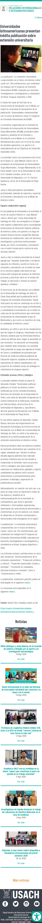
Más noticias (21, 880)
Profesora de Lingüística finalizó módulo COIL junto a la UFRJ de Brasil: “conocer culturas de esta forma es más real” (21, 731)
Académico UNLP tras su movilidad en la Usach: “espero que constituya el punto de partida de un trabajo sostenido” (21, 771)
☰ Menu (38, 18)
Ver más (21, 659)
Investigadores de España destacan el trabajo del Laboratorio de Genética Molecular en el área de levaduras (21, 812)
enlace (27, 583)
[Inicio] (21, 9)
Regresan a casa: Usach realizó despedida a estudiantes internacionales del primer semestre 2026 (21, 853)
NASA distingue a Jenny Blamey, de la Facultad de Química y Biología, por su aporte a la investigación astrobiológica (21, 649)
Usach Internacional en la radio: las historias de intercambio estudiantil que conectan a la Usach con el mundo (21, 690)
